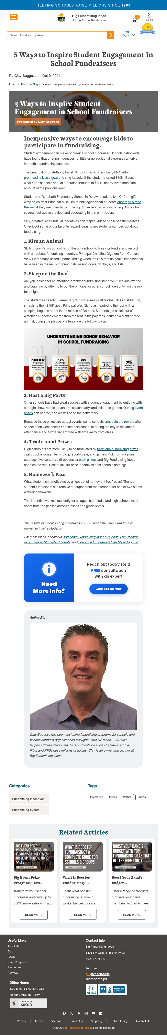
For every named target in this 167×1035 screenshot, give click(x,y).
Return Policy (119, 1021)
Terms (39, 1021)
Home (12, 84)
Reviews (13, 972)
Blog (10, 951)
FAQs (11, 956)
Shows (142, 797)
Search (110, 35)
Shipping (96, 1021)
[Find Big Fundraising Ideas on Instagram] (86, 1013)
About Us (13, 946)
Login (149, 20)
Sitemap (56, 1021)
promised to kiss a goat (41, 178)
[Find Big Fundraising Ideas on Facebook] (64, 1013)
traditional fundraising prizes (117, 449)
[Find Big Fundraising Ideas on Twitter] (71, 1013)
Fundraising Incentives (28, 799)
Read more (33, 914)
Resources (14, 967)
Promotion (96, 797)
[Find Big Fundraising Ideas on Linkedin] (100, 1013)
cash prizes (87, 460)
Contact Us (143, 1021)
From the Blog (29, 84)
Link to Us (76, 1021)
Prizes (113, 797)
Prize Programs (17, 962)
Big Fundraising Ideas (89, 16)
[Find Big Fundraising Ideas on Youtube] (93, 1013)
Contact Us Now (109, 589)
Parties (127, 797)
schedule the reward (119, 422)
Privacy (21, 1021)
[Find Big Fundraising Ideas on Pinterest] (78, 1013)
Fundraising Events (26, 810)
